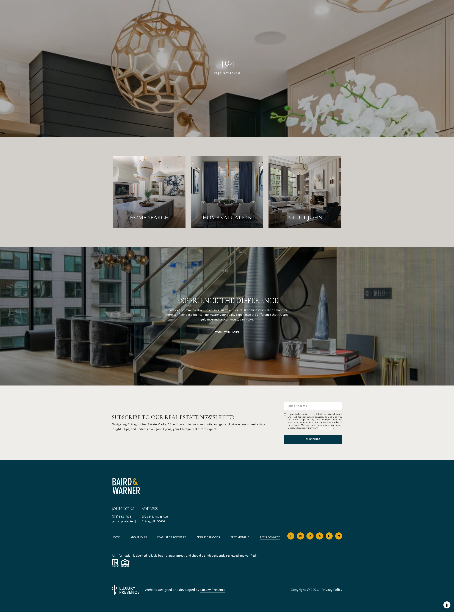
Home (116, 537)
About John (138, 537)
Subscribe (313, 439)
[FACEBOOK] (290, 536)
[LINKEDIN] (310, 536)
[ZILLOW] (338, 536)
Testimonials (240, 537)
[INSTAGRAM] (300, 536)
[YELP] (319, 536)
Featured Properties (171, 537)
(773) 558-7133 (121, 517)
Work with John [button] (227, 332)
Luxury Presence (212, 590)
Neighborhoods (208, 537)
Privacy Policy (326, 428)
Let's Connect (270, 537)
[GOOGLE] (329, 536)
